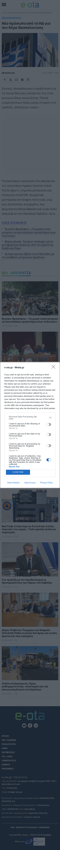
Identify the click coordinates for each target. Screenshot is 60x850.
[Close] (54, 367)
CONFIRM (18, 472)
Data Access (30, 482)
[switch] (48, 424)
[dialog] (30, 425)
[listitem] (30, 418)
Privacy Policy (46, 482)
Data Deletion (13, 482)
